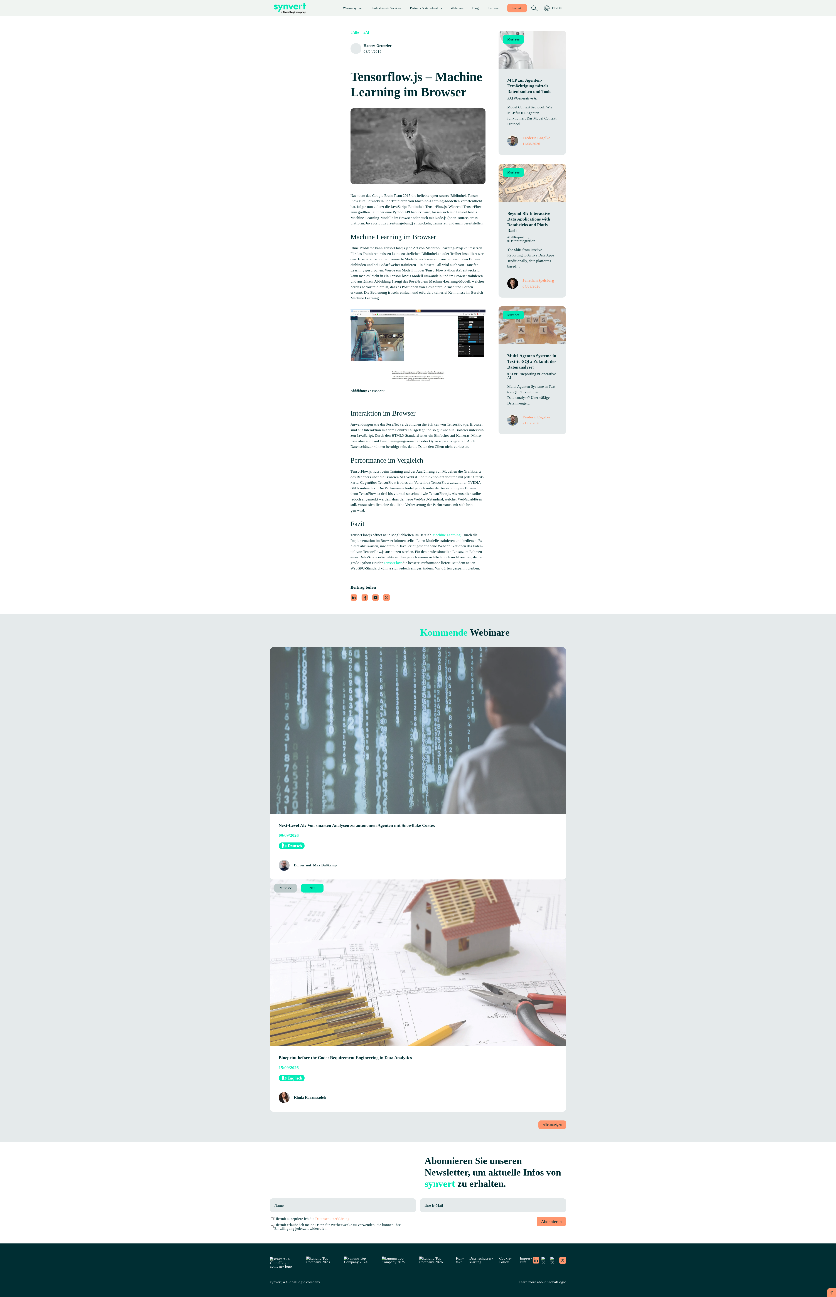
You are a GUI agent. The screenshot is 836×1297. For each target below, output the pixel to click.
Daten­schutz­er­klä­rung (481, 1260)
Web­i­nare (457, 8)
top (831, 1292)
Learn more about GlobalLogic (542, 1282)
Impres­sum (526, 1260)
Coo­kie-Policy (505, 1260)
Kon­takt (517, 8)
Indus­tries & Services (386, 8)
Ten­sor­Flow (393, 563)
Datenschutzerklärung (332, 1219)
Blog (475, 8)
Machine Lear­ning (446, 535)
